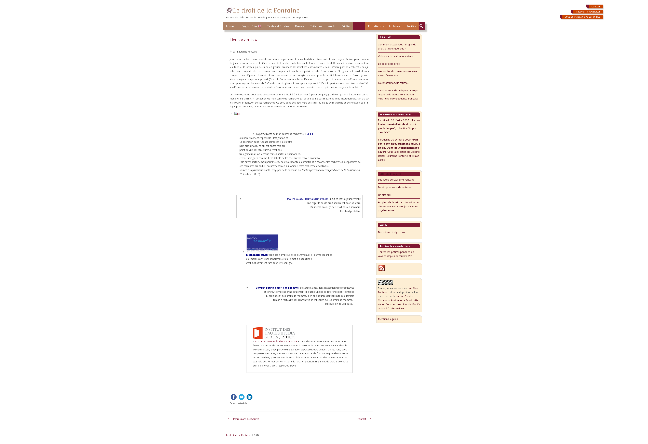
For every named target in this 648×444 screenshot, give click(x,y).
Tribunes (316, 26)
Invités (411, 26)
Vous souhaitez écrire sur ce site (582, 16)
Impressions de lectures (246, 419)
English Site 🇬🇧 (251, 26)
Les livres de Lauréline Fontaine (396, 179)
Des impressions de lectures (394, 187)
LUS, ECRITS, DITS (390, 173)
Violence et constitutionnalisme (396, 56)
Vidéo (346, 26)
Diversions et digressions (393, 232)
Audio (332, 26)
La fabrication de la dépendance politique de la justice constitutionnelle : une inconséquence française (399, 94)
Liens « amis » (243, 40)
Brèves (299, 26)
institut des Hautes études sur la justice (276, 341)
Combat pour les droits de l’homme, (278, 287)
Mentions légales (388, 319)
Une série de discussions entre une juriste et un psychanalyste (398, 206)
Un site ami (384, 194)
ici (318, 79)
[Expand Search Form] (421, 26)
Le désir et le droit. (389, 63)
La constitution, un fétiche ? (394, 82)
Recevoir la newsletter (588, 11)
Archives (394, 26)
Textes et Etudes (278, 26)
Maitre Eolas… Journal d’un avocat (308, 198)
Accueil (230, 26)
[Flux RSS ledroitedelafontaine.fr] (382, 271)
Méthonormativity (257, 254)
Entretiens (375, 26)
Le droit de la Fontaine (266, 10)
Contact (595, 6)
